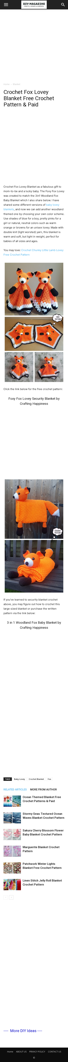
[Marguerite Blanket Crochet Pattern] (12, 851)
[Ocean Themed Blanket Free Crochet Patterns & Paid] (12, 801)
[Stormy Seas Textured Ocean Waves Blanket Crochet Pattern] (12, 818)
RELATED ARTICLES (15, 789)
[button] (6, 4)
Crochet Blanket (36, 779)
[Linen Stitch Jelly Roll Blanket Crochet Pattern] (12, 885)
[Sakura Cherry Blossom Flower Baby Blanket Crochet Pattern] (12, 834)
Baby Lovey (19, 779)
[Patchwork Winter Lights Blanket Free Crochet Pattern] (12, 868)
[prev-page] (5, 897)
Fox (49, 779)
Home (6, 84)
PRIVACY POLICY (37, 1051)
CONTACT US (54, 1051)
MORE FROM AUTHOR (43, 789)
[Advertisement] (34, 45)
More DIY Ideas (23, 1031)
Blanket (16, 84)
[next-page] (11, 897)
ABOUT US (21, 1051)
